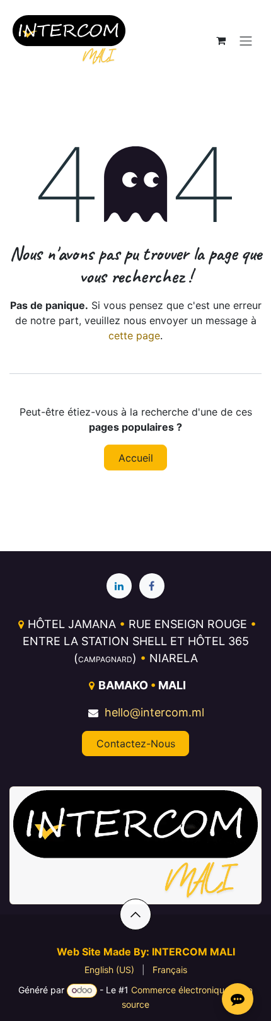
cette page (134, 335)
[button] (135, 914)
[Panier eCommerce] (220, 40)
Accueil (135, 458)
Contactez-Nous (135, 743)
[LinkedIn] (119, 585)
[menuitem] (109, 969)
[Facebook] (151, 585)
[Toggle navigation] (245, 40)
